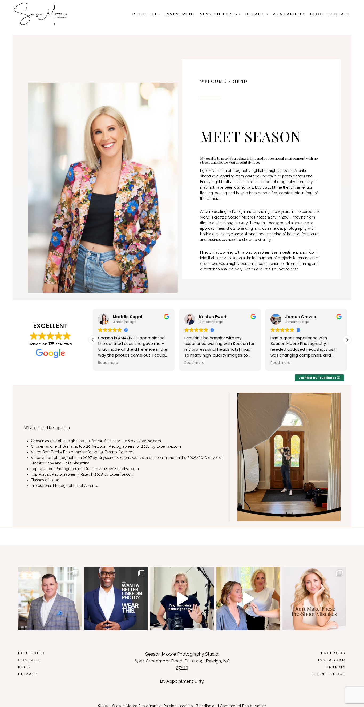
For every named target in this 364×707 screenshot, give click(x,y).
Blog (316, 14)
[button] (347, 340)
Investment (180, 14)
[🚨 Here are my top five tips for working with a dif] (248, 598)
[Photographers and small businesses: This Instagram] (182, 598)
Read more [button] (108, 363)
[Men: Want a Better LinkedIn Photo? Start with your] (116, 598)
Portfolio (146, 14)
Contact (339, 14)
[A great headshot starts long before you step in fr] (314, 598)
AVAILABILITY (289, 14)
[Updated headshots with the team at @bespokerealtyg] (50, 598)
